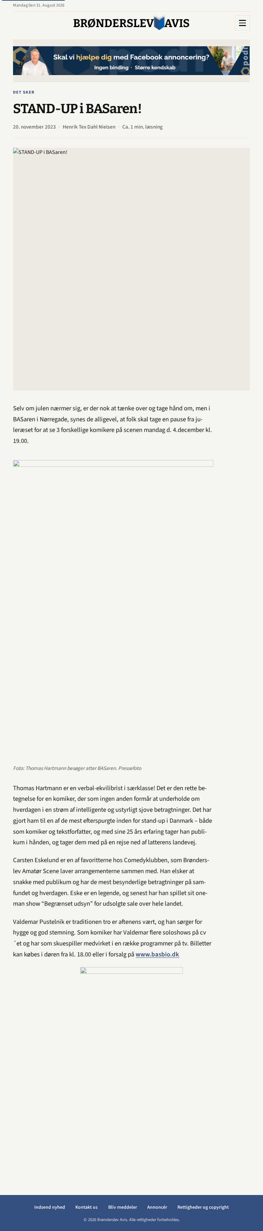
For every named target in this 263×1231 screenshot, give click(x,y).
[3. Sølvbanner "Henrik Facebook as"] (131, 60)
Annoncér (157, 1207)
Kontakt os (86, 1207)
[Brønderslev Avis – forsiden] (131, 23)
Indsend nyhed (49, 1207)
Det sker (24, 92)
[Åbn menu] (242, 23)
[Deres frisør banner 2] (131, 1070)
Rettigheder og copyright (203, 1207)
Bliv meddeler (122, 1207)
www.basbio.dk (157, 954)
